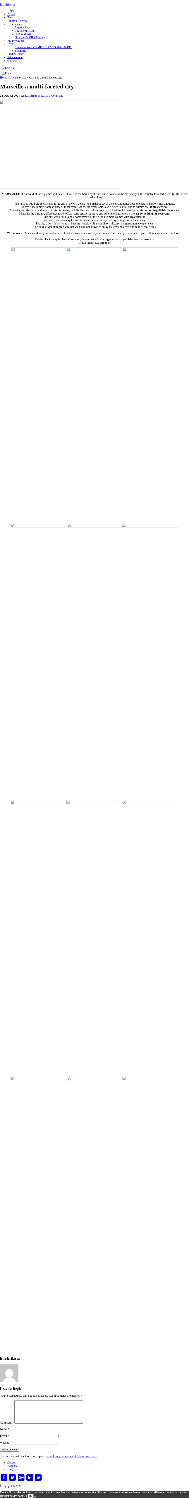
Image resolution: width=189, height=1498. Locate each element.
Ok (30, 1496)
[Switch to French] (8, 73)
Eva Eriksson (8, 4)
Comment (7, 1422)
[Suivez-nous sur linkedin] (30, 1478)
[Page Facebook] (4, 1478)
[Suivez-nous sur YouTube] (38, 1478)
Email (4, 1435)
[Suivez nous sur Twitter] (13, 1478)
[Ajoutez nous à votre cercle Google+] (21, 1478)
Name (4, 1429)
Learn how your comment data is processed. (71, 1456)
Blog (10, 1469)
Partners (12, 1465)
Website (4, 1442)
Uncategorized (17, 77)
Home (3, 77)
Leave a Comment (52, 95)
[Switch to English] (8, 68)
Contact (11, 1462)
